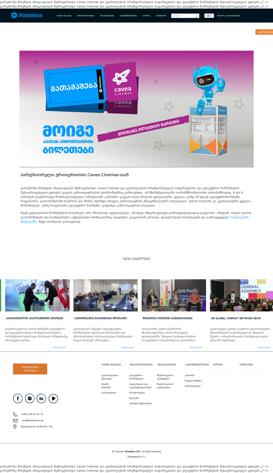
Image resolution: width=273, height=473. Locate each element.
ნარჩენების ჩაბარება (30, 369)
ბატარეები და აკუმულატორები (140, 386)
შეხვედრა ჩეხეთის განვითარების (164, 318)
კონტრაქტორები (140, 403)
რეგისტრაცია (233, 16)
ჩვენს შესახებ (64, 16)
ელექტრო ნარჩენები (136, 377)
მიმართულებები (85, 16)
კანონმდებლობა (128, 16)
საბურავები (137, 392)
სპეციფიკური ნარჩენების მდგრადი (97, 318)
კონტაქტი (161, 16)
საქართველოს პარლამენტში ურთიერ (31, 318)
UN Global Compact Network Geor (233, 318)
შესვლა (221, 16)
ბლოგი (146, 16)
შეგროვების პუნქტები (165, 377)
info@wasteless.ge (33, 420)
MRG (143, 456)
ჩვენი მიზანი (106, 386)
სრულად (55, 347)
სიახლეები (108, 392)
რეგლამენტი (193, 380)
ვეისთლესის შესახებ (109, 377)
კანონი (190, 375)
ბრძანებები (193, 386)
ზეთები (134, 398)
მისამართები (107, 16)
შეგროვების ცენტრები (165, 386)
